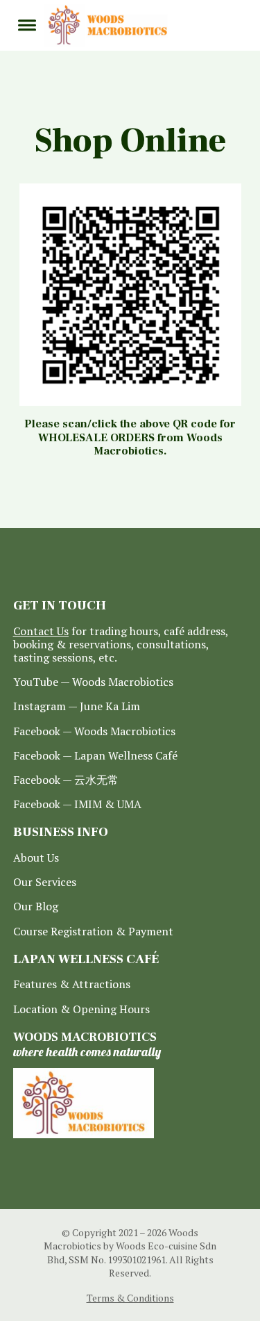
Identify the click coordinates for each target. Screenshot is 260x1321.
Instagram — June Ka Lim (76, 706)
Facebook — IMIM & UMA (77, 804)
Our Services (44, 882)
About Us (36, 857)
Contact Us (41, 631)
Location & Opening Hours (81, 1009)
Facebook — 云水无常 (66, 780)
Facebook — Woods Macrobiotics (94, 731)
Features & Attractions (71, 984)
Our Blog (35, 906)
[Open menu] (27, 25)
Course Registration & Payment (93, 931)
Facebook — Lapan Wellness (95, 755)
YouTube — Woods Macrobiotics (93, 682)
